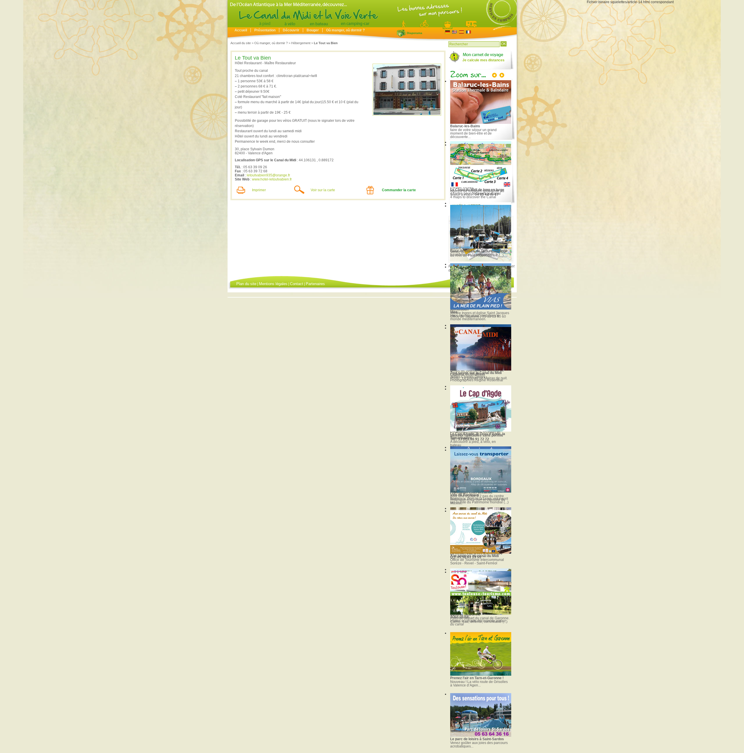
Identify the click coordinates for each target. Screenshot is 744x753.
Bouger (313, 30)
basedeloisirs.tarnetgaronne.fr (474, 255)
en (454, 32)
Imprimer (259, 190)
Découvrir (291, 30)
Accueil (241, 30)
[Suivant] (501, 76)
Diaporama (401, 33)
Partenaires (315, 284)
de (447, 32)
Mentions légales (273, 284)
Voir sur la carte (323, 190)
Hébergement (300, 43)
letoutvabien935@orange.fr (268, 175)
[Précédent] (495, 76)
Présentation (265, 30)
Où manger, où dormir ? (345, 30)
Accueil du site (240, 43)
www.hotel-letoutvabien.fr (272, 179)
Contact (296, 284)
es (461, 32)
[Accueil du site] (372, 26)
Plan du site (246, 284)
